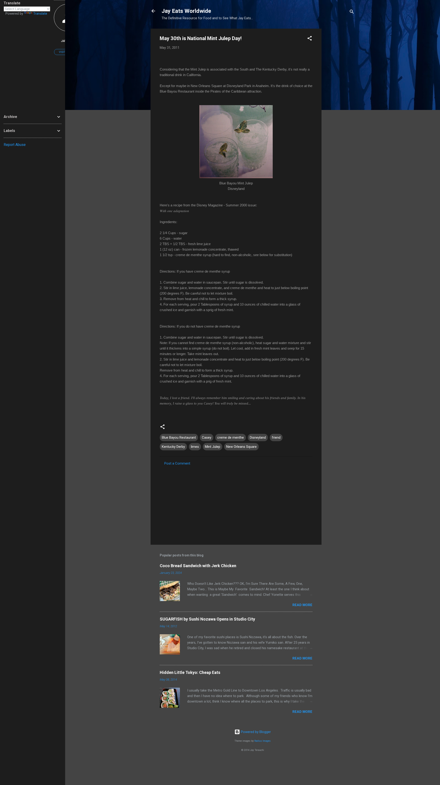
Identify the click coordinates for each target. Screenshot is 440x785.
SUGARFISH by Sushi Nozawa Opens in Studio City (207, 619)
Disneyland (258, 437)
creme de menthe (230, 437)
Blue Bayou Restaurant (179, 437)
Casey (206, 437)
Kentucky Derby (173, 447)
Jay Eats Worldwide (186, 11)
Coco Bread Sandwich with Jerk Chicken (198, 565)
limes (195, 447)
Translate (40, 13)
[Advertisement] (340, 97)
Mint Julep (212, 447)
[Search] (352, 12)
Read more (302, 605)
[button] (309, 39)
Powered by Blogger (255, 732)
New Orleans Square (241, 447)
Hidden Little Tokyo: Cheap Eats (190, 672)
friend (276, 437)
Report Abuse (15, 144)
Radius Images (262, 740)
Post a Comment (177, 463)
